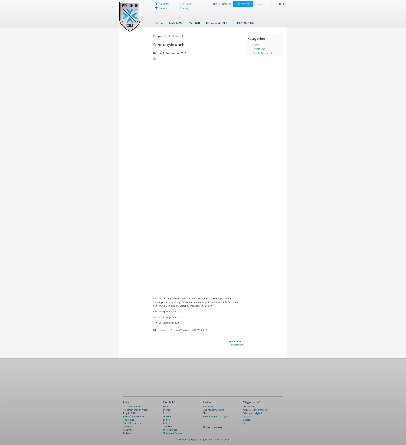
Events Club (259, 48)
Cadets (246, 419)
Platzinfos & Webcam (134, 416)
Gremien (167, 426)
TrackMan (164, 3)
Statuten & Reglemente (175, 433)
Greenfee (128, 429)
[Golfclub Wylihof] (129, 31)
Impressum (196, 439)
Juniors (166, 423)
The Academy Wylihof (214, 409)
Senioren (167, 416)
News (256, 44)
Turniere (163, 8)
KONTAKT (226, 3)
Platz (159, 23)
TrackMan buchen (132, 423)
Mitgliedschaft (216, 23)
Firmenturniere (244, 23)
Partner (194, 23)
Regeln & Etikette (132, 413)
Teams (166, 413)
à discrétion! (236, 344)
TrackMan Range (132, 406)
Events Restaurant (173, 36)
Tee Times (185, 3)
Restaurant (208, 406)
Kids (245, 423)
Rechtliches (182, 439)
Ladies (166, 419)
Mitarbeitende (170, 429)
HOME (215, 3)
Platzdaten (128, 433)
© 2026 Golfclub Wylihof (217, 439)
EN (284, 3)
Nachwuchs (249, 406)
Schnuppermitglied (252, 413)
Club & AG (175, 23)
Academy (185, 8)
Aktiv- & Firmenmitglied (255, 409)
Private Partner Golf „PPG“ (216, 416)
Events (166, 409)
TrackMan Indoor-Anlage (136, 409)
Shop (205, 413)
